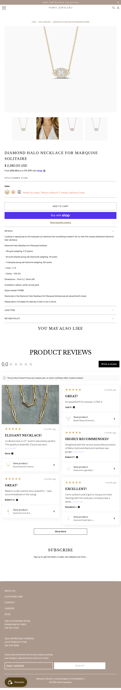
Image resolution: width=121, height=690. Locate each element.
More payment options (60, 222)
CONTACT (10, 602)
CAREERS (9, 608)
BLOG (8, 614)
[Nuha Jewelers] (60, 8)
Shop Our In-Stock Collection (61, 2)
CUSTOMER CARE (14, 596)
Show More (10, 448)
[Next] (114, 69)
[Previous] (6, 69)
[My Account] (118, 8)
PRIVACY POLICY (44, 679)
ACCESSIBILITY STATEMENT (69, 679)
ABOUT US (10, 591)
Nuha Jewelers (64, 682)
